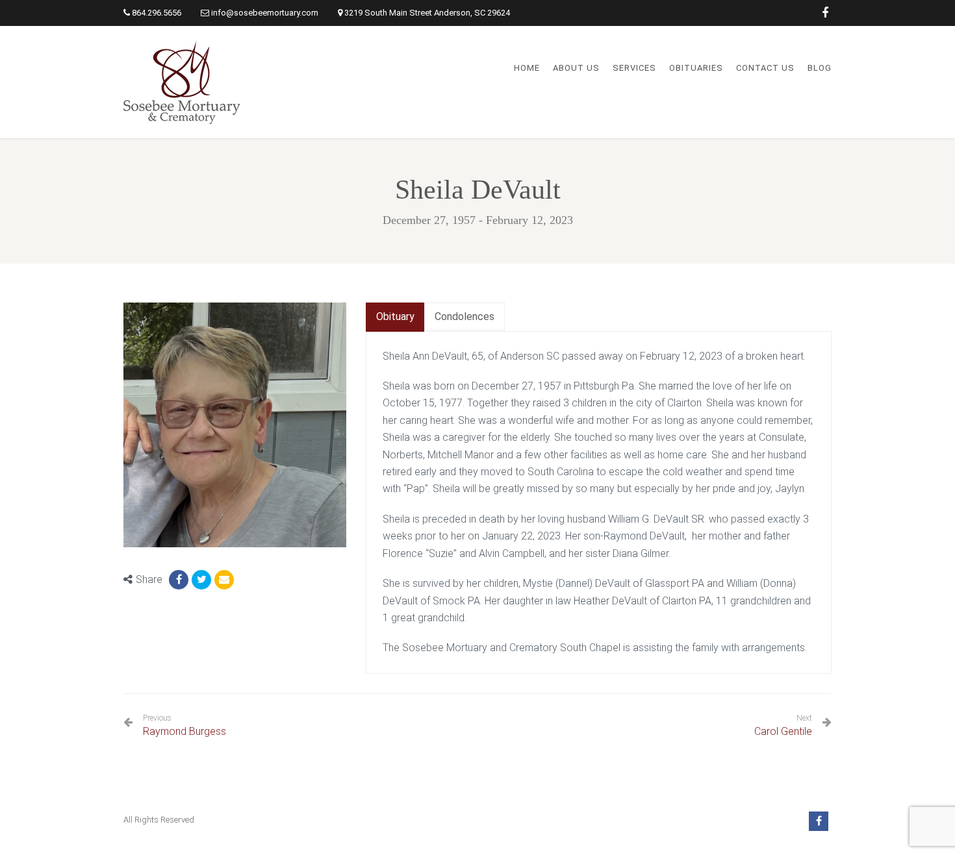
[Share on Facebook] (178, 579)
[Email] (224, 579)
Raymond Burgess (184, 725)
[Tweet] (201, 579)
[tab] (395, 317)
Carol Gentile (783, 731)
